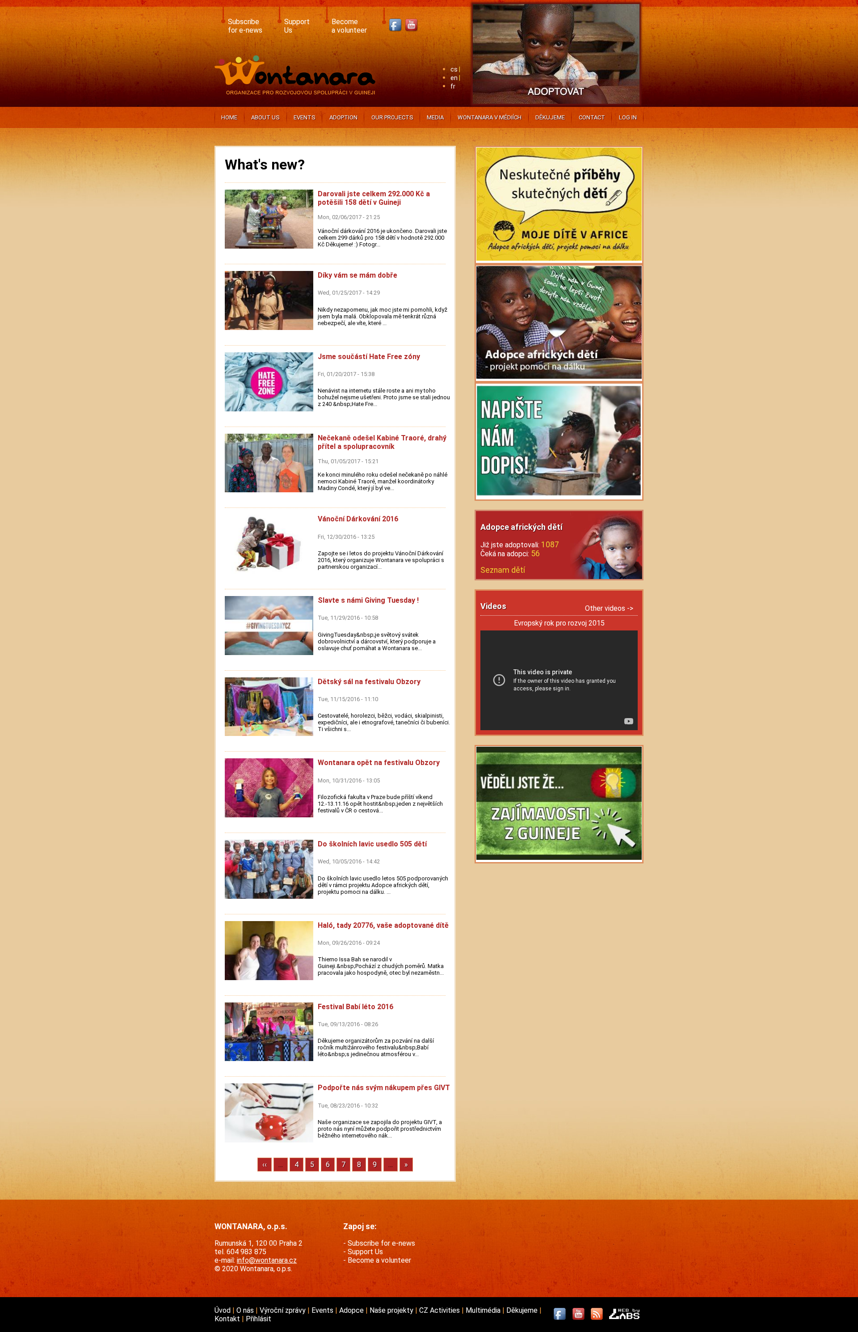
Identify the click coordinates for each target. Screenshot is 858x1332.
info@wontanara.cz (267, 1260)
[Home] (296, 92)
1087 (550, 544)
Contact (592, 117)
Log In (628, 117)
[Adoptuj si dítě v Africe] (556, 105)
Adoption (343, 117)
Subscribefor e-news (245, 25)
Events (304, 117)
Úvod (223, 1310)
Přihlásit (258, 1319)
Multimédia (484, 1310)
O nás (246, 1310)
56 (535, 553)
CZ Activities (440, 1310)
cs (454, 69)
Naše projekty (392, 1310)
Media (435, 117)
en (454, 78)
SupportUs (297, 25)
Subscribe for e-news (381, 1243)
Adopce (352, 1310)
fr (452, 86)
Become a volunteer (379, 1260)
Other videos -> (609, 608)
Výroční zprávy (283, 1310)
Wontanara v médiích (490, 117)
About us (265, 117)
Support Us (365, 1251)
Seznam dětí (502, 570)
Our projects (392, 117)
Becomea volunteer (349, 25)
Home (229, 117)
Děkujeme (550, 117)
